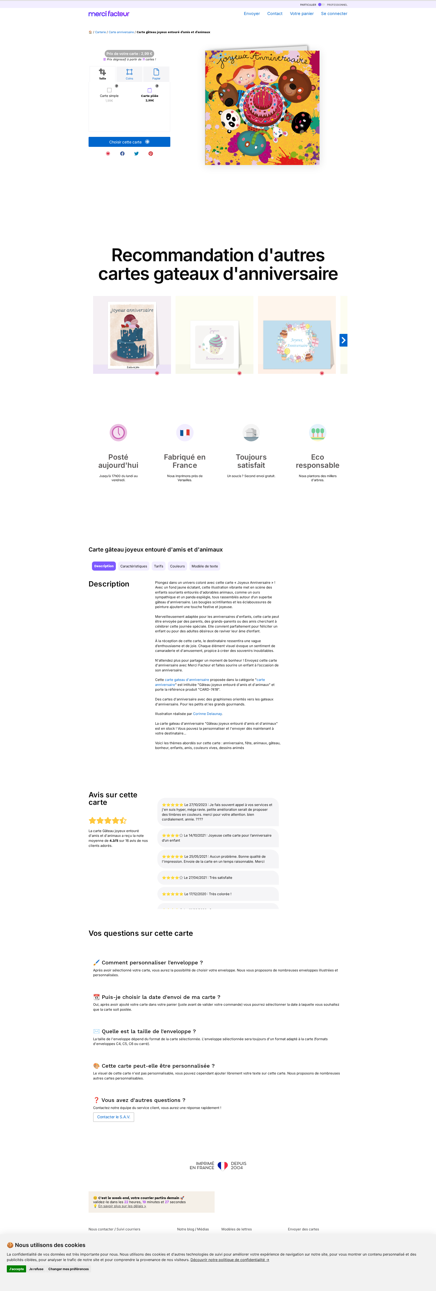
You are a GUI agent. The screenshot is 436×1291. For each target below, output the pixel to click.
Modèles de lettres (236, 1229)
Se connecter (334, 13)
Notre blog (185, 1229)
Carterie (100, 32)
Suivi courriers (128, 1229)
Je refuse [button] (36, 1269)
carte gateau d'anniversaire (187, 680)
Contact (274, 13)
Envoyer (252, 13)
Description (104, 566)
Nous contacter (101, 1229)
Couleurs (177, 566)
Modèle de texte (205, 566)
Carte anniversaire (121, 32)
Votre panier (302, 13)
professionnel (336, 4)
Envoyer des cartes (303, 1229)
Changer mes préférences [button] (68, 1269)
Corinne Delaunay (207, 714)
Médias (203, 1229)
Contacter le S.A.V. (113, 1117)
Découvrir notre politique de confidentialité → (230, 1259)
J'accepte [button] (16, 1269)
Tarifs (158, 566)
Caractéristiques (133, 566)
